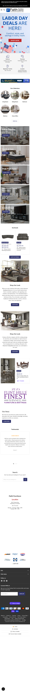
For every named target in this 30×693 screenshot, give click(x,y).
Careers (19, 615)
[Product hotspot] (10, 269)
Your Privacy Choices (21, 617)
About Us (3, 615)
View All (15, 121)
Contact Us (8, 615)
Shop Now (15, 304)
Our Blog (24, 620)
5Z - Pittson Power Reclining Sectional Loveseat (21, 249)
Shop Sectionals (15, 257)
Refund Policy (7, 618)
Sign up (22, 593)
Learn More (6, 421)
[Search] (25, 479)
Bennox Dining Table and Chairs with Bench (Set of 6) (22, 377)
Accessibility (5, 617)
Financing (14, 615)
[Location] (22, 68)
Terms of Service (12, 617)
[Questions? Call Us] (7, 68)
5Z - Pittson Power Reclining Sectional (6, 249)
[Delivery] (7, 59)
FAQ (12, 618)
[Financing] (22, 59)
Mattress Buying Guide (19, 618)
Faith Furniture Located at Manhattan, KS (12, 620)
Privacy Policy (25, 615)
